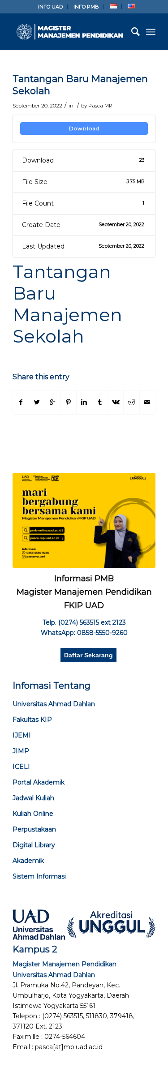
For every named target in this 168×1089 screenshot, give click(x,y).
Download (84, 128)
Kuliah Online (33, 814)
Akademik (28, 861)
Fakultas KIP (32, 720)
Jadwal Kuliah (33, 798)
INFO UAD (50, 7)
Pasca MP (100, 106)
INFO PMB (86, 7)
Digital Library (34, 845)
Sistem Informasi (39, 876)
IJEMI (22, 735)
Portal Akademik (39, 782)
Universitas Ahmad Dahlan (54, 704)
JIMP (21, 751)
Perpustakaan (34, 829)
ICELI (21, 767)
